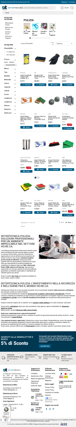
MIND (30, 424)
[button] (26, 30)
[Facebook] (46, 409)
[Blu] (35, 177)
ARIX (35, 114)
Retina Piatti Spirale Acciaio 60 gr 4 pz (54, 118)
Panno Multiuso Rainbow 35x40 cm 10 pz (39, 204)
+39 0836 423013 (38, 409)
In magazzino (11, 52)
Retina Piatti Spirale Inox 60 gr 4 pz (67, 76)
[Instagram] (49, 409)
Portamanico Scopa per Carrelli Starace (68, 118)
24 (66, 222)
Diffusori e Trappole (8, 37)
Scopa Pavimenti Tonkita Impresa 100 (53, 161)
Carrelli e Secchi (8, 33)
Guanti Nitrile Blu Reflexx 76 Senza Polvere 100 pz (54, 204)
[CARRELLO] (72, 7)
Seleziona (65, 43)
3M (35, 72)
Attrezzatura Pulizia (9, 24)
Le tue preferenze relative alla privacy (51, 399)
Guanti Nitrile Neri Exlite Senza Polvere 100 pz (54, 76)
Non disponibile (11, 55)
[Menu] (9, 407)
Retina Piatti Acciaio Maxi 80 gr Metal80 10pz (68, 204)
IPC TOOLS (65, 114)
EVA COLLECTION (25, 157)
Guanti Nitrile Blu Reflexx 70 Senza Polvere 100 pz (40, 161)
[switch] (6, 420)
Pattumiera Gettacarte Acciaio (26, 160)
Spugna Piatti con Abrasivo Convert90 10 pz (26, 204)
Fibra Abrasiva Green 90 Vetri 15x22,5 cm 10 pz (68, 161)
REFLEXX (22, 72)
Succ (70, 222)
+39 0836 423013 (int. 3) (39, 396)
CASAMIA (65, 72)
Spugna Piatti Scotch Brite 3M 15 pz (39, 76)
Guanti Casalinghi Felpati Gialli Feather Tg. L (25, 76)
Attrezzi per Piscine (9, 28)
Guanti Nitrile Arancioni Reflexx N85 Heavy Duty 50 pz (26, 119)
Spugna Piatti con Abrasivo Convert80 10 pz (40, 118)
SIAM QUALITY (52, 72)
